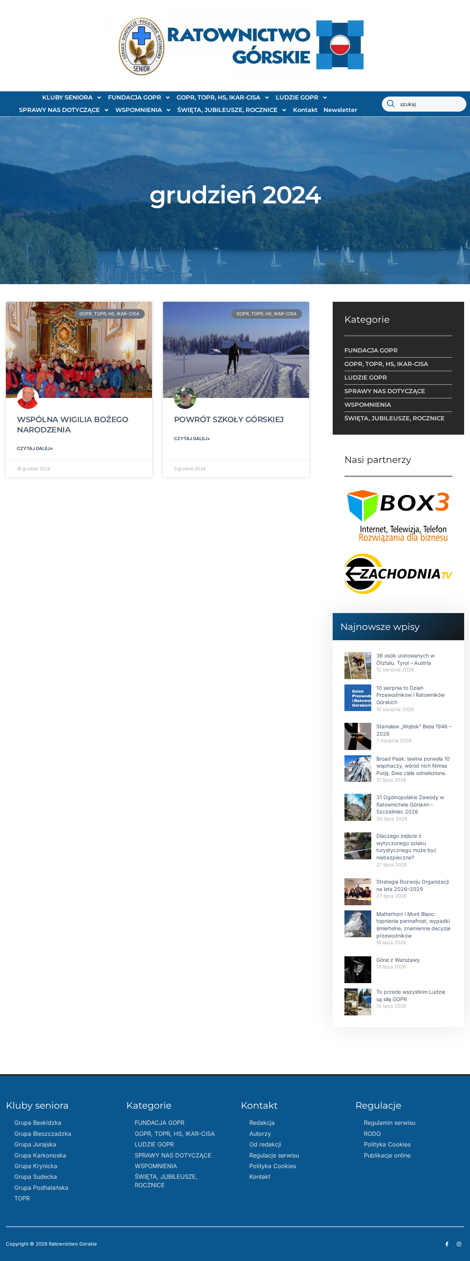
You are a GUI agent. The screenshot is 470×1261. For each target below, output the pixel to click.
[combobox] (424, 104)
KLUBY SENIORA (67, 97)
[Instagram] (459, 1244)
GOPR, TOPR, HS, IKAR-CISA (218, 97)
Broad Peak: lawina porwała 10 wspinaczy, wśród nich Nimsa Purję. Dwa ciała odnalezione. (413, 765)
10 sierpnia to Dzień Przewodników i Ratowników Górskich (410, 695)
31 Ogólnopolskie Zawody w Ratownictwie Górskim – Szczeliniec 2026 (410, 804)
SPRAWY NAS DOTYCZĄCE (59, 109)
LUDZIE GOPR (297, 97)
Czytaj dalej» (35, 448)
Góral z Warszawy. (398, 960)
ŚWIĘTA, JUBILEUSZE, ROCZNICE (227, 109)
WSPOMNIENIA (138, 109)
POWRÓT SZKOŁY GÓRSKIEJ (229, 419)
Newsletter (340, 109)
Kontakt (305, 109)
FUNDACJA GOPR (134, 97)
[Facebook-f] (447, 1244)
